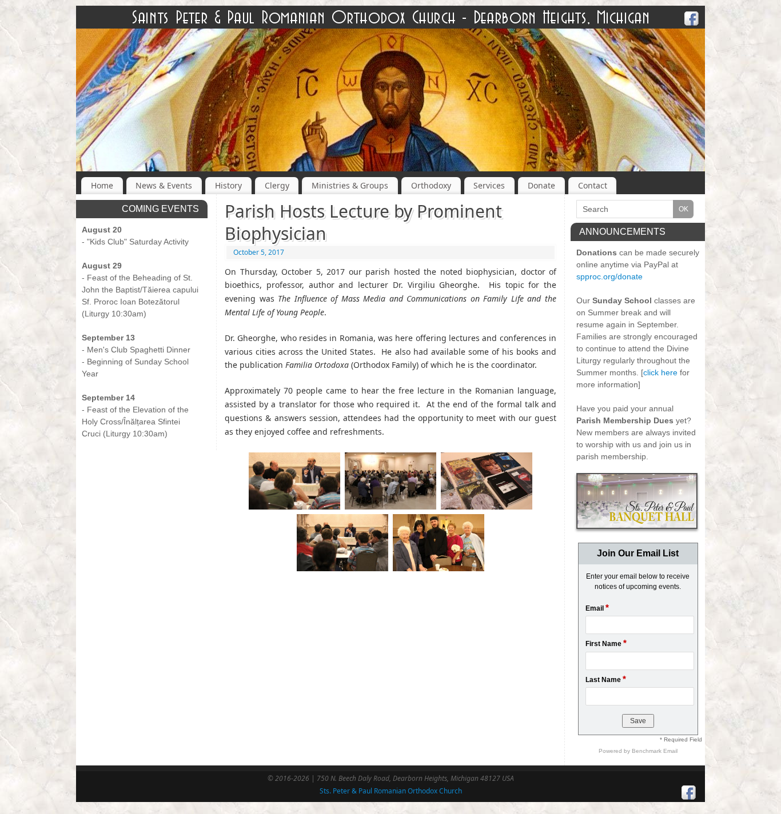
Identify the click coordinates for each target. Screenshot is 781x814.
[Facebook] (691, 20)
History (228, 185)
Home (102, 185)
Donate (541, 185)
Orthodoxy (431, 185)
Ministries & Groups (350, 185)
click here (660, 372)
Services (489, 185)
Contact (592, 185)
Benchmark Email (655, 751)
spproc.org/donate (609, 276)
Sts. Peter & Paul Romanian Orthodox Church (391, 791)
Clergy (277, 185)
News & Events (164, 185)
